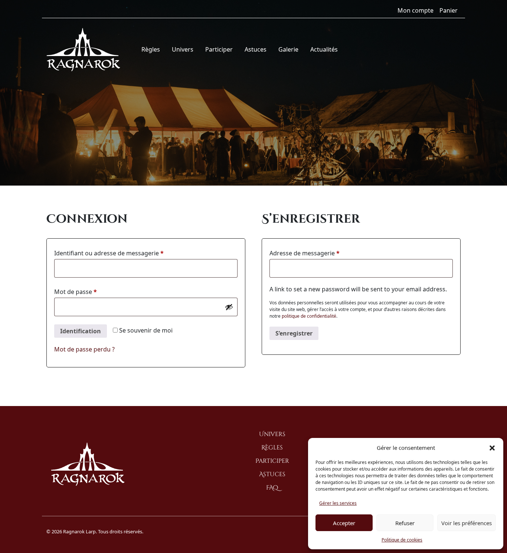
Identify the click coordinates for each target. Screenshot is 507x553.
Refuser (405, 523)
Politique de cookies (402, 540)
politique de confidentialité (309, 316)
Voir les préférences (466, 523)
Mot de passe (91, 291)
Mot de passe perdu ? (84, 349)
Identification (80, 331)
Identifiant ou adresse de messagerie (124, 253)
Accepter (344, 523)
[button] (492, 447)
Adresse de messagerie (320, 253)
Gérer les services (338, 503)
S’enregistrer (294, 333)
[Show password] (229, 307)
